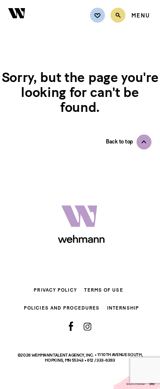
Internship (123, 308)
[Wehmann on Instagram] (87, 326)
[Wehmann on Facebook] (71, 326)
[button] (128, 142)
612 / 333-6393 (101, 360)
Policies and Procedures (61, 308)
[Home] (17, 23)
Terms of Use (103, 290)
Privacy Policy (55, 290)
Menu (140, 16)
